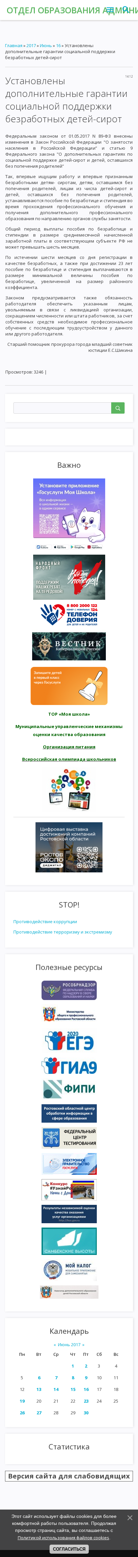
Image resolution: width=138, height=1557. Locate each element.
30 (86, 1413)
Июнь (46, 45)
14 (56, 1389)
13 (39, 1389)
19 (22, 1401)
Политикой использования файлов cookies (63, 1538)
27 (39, 1413)
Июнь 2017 (69, 1344)
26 (22, 1413)
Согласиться (69, 1549)
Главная (13, 45)
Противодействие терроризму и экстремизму (62, 932)
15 (73, 1389)
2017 (31, 45)
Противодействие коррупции (45, 921)
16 (86, 1389)
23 (86, 1401)
